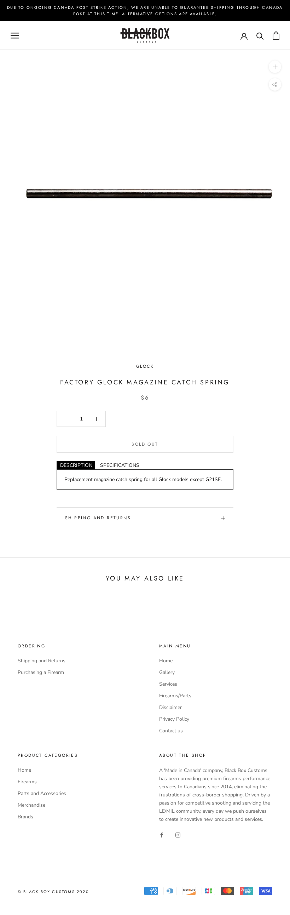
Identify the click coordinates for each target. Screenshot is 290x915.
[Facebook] (161, 834)
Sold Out (145, 444)
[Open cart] (276, 36)
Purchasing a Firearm (41, 672)
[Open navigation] (15, 36)
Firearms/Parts (175, 695)
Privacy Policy (174, 719)
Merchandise (31, 805)
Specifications (119, 465)
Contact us (171, 730)
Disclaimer (170, 707)
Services (168, 684)
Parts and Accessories (42, 793)
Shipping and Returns (98, 518)
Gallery (167, 672)
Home (166, 660)
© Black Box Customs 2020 (53, 891)
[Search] (260, 35)
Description (76, 465)
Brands (25, 816)
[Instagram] (177, 834)
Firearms (27, 781)
